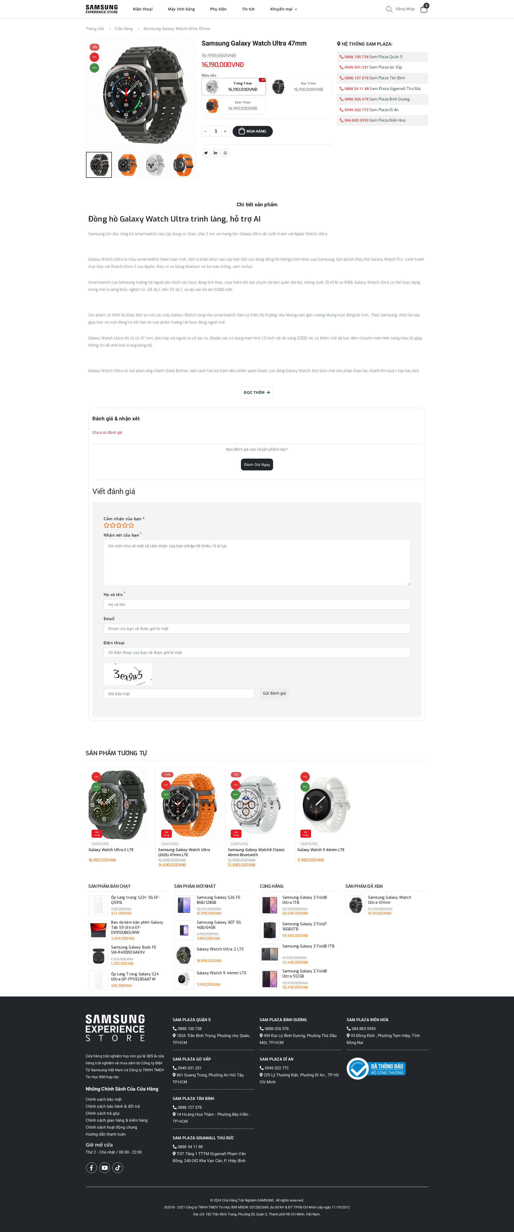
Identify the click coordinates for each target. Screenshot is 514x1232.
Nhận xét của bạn (121, 535)
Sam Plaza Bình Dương (389, 99)
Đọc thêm (255, 392)
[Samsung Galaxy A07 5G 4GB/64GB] (184, 930)
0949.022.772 (356, 110)
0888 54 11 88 (356, 89)
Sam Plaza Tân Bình (387, 78)
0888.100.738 (356, 57)
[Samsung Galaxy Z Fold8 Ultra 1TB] (269, 905)
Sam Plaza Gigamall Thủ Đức (395, 88)
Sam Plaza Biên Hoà (387, 120)
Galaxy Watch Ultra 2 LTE (111, 849)
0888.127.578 (356, 78)
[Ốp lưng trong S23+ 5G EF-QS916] (98, 905)
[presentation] (97, 94)
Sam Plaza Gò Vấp (385, 67)
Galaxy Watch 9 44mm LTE (321, 849)
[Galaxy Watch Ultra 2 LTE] (118, 805)
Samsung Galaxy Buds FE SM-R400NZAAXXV (133, 950)
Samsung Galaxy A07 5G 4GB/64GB (219, 925)
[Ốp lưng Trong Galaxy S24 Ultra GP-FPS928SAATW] (98, 980)
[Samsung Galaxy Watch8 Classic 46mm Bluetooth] (257, 805)
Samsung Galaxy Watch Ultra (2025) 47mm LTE (184, 852)
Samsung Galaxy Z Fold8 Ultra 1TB (304, 900)
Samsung (100, 844)
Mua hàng (256, 131)
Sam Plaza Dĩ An (384, 110)
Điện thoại (114, 643)
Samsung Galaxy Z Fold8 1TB (308, 946)
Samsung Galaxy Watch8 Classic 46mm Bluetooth (256, 852)
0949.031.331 (356, 67)
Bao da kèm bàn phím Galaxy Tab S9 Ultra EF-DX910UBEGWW (137, 927)
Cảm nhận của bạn (124, 519)
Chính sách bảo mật (104, 1099)
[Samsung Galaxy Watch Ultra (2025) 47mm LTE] (187, 805)
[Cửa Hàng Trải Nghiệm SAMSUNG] (126, 1027)
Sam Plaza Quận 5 (385, 56)
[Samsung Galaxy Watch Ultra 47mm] (355, 905)
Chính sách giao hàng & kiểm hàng (117, 1120)
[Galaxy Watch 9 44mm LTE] (326, 805)
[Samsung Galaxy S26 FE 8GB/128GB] (184, 905)
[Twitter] (206, 153)
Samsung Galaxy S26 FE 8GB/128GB (218, 900)
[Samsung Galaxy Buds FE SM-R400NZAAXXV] (98, 955)
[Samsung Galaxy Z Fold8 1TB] (269, 954)
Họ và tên (113, 595)
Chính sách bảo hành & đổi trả (113, 1106)
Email (109, 619)
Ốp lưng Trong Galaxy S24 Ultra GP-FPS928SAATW (135, 977)
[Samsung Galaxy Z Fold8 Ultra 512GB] (269, 979)
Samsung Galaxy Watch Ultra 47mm (389, 900)
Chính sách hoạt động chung (111, 1127)
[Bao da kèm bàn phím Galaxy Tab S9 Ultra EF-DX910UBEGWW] (98, 930)
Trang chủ (95, 28)
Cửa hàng (124, 28)
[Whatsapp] (225, 153)
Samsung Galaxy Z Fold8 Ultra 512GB (304, 974)
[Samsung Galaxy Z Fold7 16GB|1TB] (269, 930)
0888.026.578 (356, 99)
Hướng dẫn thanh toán (106, 1134)
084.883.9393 (356, 120)
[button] (389, 10)
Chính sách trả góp (102, 1113)
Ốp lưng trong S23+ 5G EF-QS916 (135, 900)
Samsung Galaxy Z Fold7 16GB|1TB (304, 927)
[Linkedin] (215, 153)
